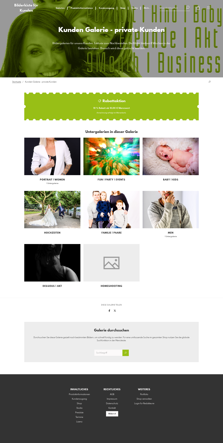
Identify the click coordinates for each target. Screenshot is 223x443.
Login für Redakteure (144, 403)
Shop (122, 8)
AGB (112, 394)
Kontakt (112, 408)
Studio (134, 8)
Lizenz (79, 422)
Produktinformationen (82, 8)
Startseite (16, 82)
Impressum (112, 399)
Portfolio (144, 394)
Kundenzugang (106, 8)
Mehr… (147, 8)
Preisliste (79, 413)
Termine (79, 417)
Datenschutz (112, 403)
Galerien (60, 8)
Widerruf (112, 414)
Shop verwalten (144, 399)
